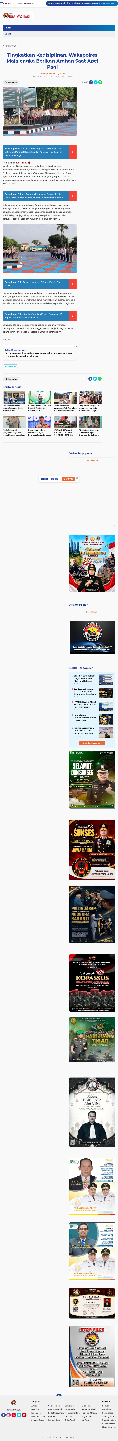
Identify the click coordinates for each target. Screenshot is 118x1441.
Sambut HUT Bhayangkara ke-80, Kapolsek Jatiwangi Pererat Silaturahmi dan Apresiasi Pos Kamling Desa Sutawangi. (33, 152)
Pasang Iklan (107, 1413)
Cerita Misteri (54, 1406)
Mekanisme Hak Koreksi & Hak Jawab (110, 1427)
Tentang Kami (108, 1416)
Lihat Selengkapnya (92, 743)
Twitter (20, 1418)
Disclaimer (69, 1406)
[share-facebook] (91, 82)
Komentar (12, 379)
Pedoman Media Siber (110, 1424)
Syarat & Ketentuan (110, 1420)
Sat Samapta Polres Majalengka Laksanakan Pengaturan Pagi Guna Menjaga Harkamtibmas (38, 355)
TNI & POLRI (10, 366)
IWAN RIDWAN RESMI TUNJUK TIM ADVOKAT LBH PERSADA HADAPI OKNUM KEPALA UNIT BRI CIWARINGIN (85, 705)
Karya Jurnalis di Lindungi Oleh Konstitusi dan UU (90, 1409)
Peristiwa (52, 1416)
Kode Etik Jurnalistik (56, 1413)
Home (8, 3)
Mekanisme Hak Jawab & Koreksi (73, 1413)
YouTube (26, 1418)
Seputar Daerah (38, 1420)
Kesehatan (36, 1413)
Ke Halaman (92, 460)
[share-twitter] (96, 82)
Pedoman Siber (38, 1416)
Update (69, 479)
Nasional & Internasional (90, 1413)
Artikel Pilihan (78, 604)
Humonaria (70, 1409)
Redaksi (105, 1406)
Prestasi (68, 1416)
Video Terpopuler (80, 453)
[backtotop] (59, 1396)
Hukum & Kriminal (56, 1409)
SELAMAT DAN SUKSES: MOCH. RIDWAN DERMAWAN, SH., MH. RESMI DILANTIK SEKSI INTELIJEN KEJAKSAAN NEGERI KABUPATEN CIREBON (83, 3)
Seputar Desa (54, 1420)
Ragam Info (87, 1416)
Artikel (34, 1406)
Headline (35, 1409)
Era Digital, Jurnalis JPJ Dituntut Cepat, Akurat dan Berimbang (85, 691)
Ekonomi (86, 1406)
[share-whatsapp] (100, 82)
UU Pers (85, 1420)
